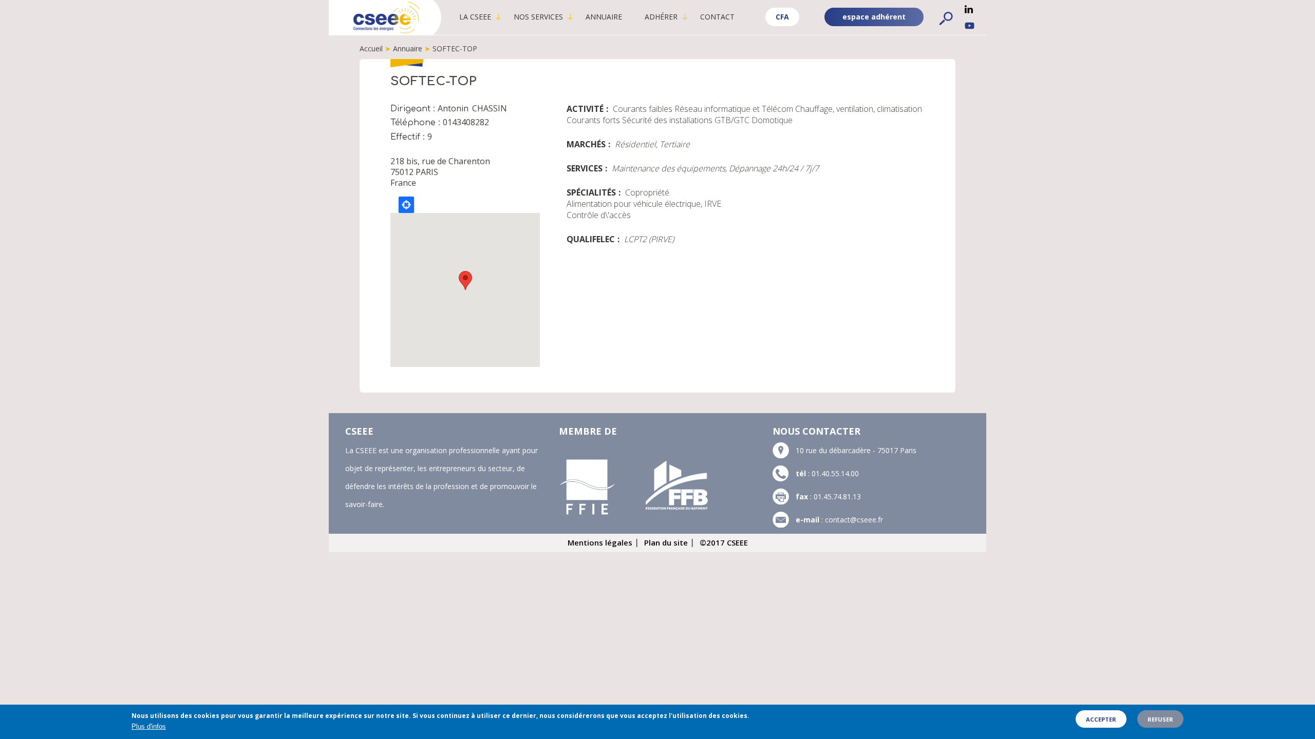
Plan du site (666, 542)
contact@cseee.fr (854, 519)
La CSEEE (475, 17)
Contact (717, 17)
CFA (782, 17)
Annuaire (604, 17)
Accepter (1101, 719)
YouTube (969, 25)
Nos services (538, 17)
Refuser (1160, 719)
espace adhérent (874, 17)
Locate (406, 205)
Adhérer (661, 17)
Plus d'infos (149, 726)
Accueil (371, 48)
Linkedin (969, 9)
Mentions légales (600, 542)
